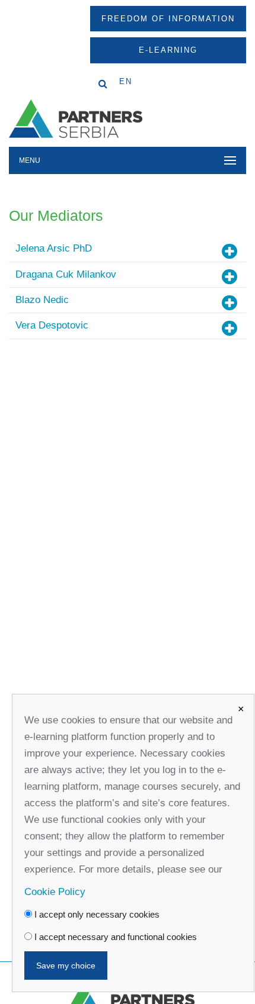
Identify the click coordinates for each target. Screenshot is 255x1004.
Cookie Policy (54, 891)
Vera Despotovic (51, 325)
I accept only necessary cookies (96, 914)
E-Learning (168, 50)
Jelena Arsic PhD (53, 248)
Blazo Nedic (42, 299)
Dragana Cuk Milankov (65, 274)
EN (125, 81)
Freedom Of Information (168, 18)
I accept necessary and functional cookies (114, 937)
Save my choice (65, 965)
